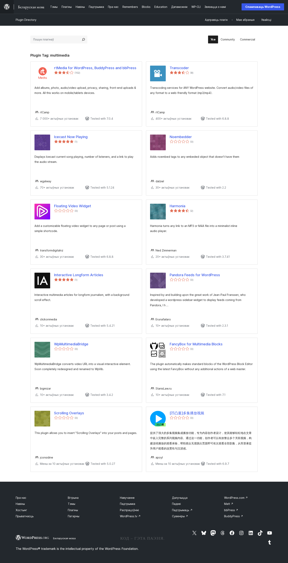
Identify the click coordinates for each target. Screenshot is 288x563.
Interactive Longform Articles (78, 275)
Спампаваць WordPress (262, 6)
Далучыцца (179, 497)
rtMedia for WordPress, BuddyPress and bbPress (95, 68)
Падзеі (176, 503)
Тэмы (71, 503)
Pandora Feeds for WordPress (195, 275)
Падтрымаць (182, 510)
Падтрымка (127, 503)
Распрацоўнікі (129, 510)
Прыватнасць (25, 516)
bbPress (231, 510)
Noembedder (181, 137)
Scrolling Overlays (69, 413)
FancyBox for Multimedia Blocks (196, 344)
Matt (228, 503)
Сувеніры (180, 516)
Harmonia (177, 206)
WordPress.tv (130, 516)
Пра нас (21, 497)
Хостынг (21, 510)
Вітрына (73, 497)
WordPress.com (236, 497)
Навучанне (127, 497)
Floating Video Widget (72, 206)
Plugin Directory (26, 19)
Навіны (20, 503)
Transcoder (179, 68)
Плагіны (73, 510)
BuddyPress (233, 516)
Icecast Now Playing (71, 137)
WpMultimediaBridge (71, 344)
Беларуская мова (64, 538)
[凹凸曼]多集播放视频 (187, 413)
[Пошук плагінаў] (83, 39)
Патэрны (73, 516)
